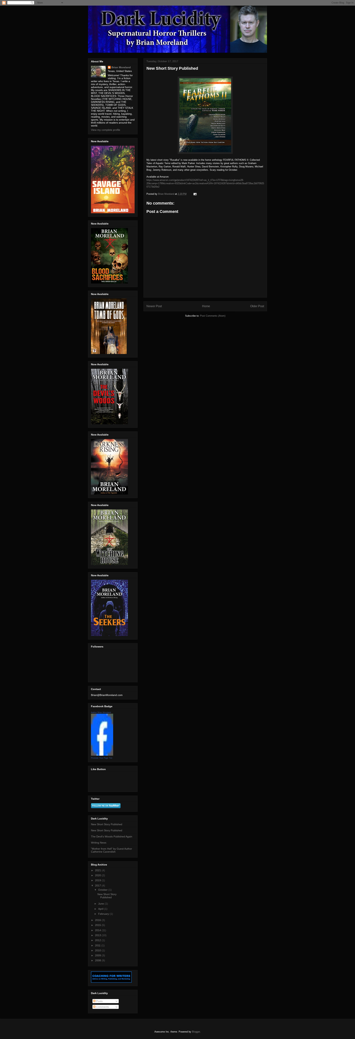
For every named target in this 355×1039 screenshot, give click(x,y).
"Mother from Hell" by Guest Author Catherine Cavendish (111, 850)
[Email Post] (194, 194)
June (101, 903)
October (103, 889)
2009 (98, 955)
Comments (102, 1006)
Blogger (196, 1031)
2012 (98, 940)
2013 (98, 935)
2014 (98, 930)
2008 (98, 960)
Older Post (257, 306)
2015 (98, 925)
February (104, 913)
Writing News (98, 842)
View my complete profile (105, 129)
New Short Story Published (106, 824)
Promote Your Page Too (101, 758)
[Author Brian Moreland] (102, 754)
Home (206, 306)
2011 (98, 945)
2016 (98, 920)
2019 (98, 880)
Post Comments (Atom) (212, 315)
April (101, 908)
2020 (98, 875)
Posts (99, 1001)
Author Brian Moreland (101, 712)
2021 (98, 870)
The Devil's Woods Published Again (111, 836)
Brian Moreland (121, 67)
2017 (98, 885)
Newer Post (154, 306)
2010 (98, 950)
